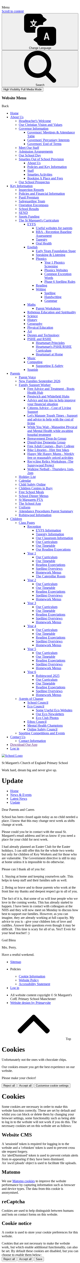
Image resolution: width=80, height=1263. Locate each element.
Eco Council (35, 706)
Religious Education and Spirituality (51, 312)
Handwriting (52, 297)
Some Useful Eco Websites (54, 710)
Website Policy (29, 980)
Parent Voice (27, 377)
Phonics (41, 258)
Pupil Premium (29, 197)
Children (16, 519)
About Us (16, 117)
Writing (41, 289)
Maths (31, 304)
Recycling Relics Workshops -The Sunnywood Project (50, 463)
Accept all (25, 1085)
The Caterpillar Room (50, 576)
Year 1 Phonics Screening (54, 264)
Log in (14, 748)
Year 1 (31, 553)
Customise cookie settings (52, 1085)
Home (14, 113)
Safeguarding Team (32, 201)
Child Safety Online (32, 484)
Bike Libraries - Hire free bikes (48, 450)
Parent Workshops (48, 308)
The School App (30, 503)
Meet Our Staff (29, 147)
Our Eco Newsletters (50, 714)
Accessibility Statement (34, 984)
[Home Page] (12, 755)
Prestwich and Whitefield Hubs (48, 396)
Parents (15, 373)
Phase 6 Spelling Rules (59, 281)
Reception (34, 526)
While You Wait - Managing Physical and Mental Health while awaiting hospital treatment (52, 430)
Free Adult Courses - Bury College (50, 446)
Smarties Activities (39, 174)
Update (15, 802)
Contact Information (32, 741)
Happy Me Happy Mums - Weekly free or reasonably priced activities (50, 455)
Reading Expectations (50, 565)
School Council (37, 702)
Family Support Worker (35, 385)
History (32, 320)
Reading (41, 285)
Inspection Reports (31, 190)
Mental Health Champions (45, 725)
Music (31, 358)
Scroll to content (13, 11)
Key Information (21, 186)
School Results (29, 209)
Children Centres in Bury (36, 488)
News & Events (21, 795)
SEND (23, 213)
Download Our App (23, 744)
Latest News (18, 798)
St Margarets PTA (31, 500)
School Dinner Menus (33, 496)
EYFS (31, 224)
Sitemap (15, 962)
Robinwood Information (35, 515)
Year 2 (31, 580)
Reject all (9, 1085)
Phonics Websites (56, 270)
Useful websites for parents (54, 228)
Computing (34, 362)
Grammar (50, 301)
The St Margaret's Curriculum (39, 220)
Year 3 (31, 603)
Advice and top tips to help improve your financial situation (51, 402)
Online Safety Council (42, 729)
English (32, 247)
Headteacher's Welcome (35, 121)
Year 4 (31, 626)
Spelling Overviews (49, 568)
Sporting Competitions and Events (42, 733)
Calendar (25, 480)
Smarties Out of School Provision (41, 159)
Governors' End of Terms (44, 144)
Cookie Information (32, 976)
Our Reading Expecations (53, 549)
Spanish (32, 369)
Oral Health (44, 243)
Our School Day (30, 155)
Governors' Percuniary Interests (48, 140)
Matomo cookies (23, 1181)
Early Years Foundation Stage (56, 251)
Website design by (30, 1002)
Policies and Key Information (47, 167)
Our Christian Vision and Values (40, 124)
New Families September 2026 (39, 381)
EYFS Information (48, 530)
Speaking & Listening (50, 255)
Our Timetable (45, 545)
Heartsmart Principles (50, 343)
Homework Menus (48, 572)
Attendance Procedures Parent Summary (46, 511)
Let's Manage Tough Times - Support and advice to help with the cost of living (52, 419)
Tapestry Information (50, 534)
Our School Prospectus (34, 182)
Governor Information (33, 128)
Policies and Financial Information (42, 193)
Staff (30, 170)
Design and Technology (43, 335)
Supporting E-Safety (49, 366)
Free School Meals (31, 492)
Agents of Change (31, 698)
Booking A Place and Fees (45, 178)
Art (29, 331)
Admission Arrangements (36, 151)
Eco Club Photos (47, 718)
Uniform (24, 507)
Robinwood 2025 (48, 676)
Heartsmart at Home (49, 354)
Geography (34, 323)
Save (39, 1259)
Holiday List (27, 477)
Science (32, 316)
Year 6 (31, 672)
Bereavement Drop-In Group (46, 438)
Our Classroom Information (54, 538)
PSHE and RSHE (39, 339)
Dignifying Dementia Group (46, 442)
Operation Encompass (33, 205)
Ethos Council (37, 721)
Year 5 (31, 649)
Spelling (49, 293)
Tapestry (41, 239)
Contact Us (17, 737)
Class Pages (27, 522)
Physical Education (40, 327)
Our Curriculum (46, 542)
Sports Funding (29, 216)
